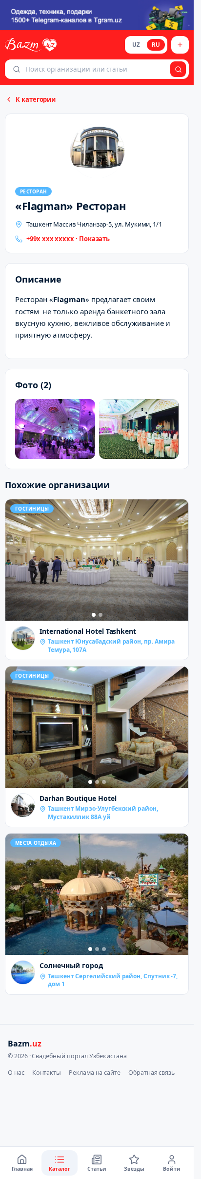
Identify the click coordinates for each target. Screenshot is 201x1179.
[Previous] (15, 559)
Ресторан (33, 191)
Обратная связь (151, 1072)
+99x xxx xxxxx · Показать (68, 238)
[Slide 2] (100, 615)
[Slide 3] (104, 782)
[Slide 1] (94, 615)
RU (156, 44)
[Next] (178, 559)
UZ (136, 44)
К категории (36, 99)
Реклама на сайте (95, 1072)
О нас (16, 1072)
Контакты (46, 1072)
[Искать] (178, 69)
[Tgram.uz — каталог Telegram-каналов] (97, 15)
